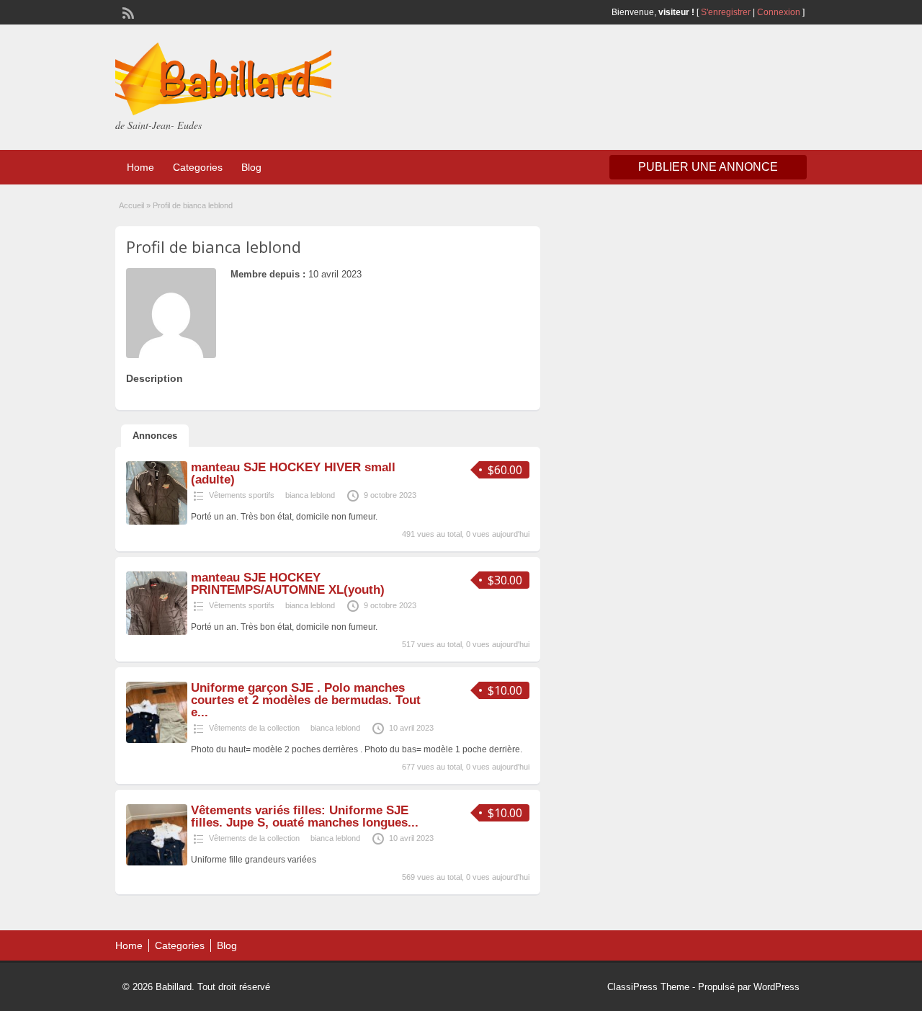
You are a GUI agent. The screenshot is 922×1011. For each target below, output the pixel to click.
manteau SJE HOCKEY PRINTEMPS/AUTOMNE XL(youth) (288, 584)
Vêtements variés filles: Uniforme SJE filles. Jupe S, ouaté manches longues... (305, 816)
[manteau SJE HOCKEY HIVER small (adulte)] (156, 522)
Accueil (131, 205)
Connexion (779, 12)
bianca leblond (310, 495)
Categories (198, 167)
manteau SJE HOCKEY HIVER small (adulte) (293, 473)
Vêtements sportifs (241, 495)
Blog (251, 167)
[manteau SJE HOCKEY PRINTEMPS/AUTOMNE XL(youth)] (156, 632)
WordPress (776, 986)
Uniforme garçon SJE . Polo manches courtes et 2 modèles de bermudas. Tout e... (306, 700)
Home (140, 167)
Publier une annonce (708, 167)
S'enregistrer (726, 12)
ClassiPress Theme (648, 986)
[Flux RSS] (127, 11)
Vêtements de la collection (254, 727)
